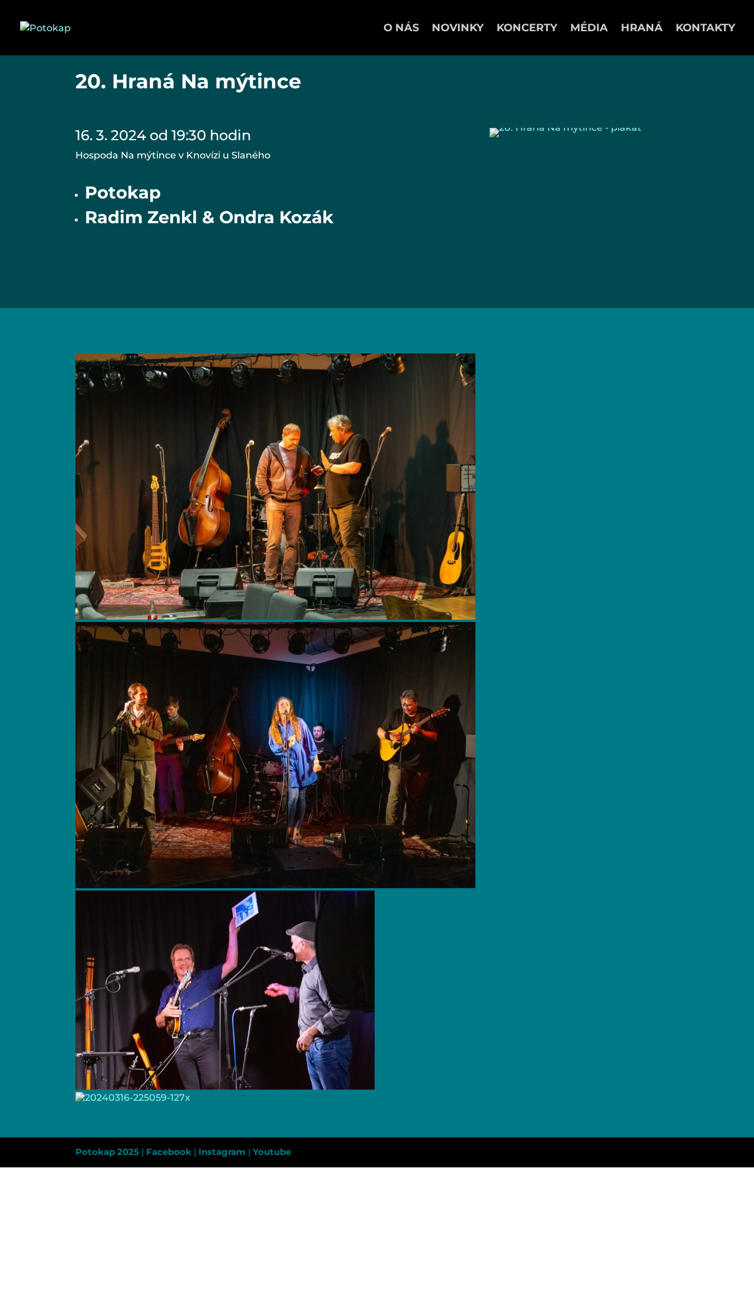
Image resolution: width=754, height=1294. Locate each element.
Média (589, 29)
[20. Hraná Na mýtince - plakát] (565, 137)
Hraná (642, 29)
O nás (401, 29)
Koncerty (527, 29)
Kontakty (705, 29)
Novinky (458, 29)
